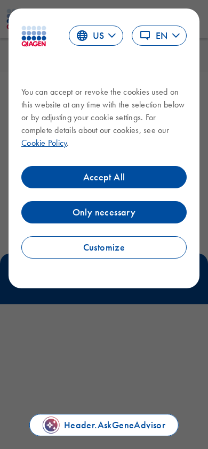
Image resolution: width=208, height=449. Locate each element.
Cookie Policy (44, 142)
